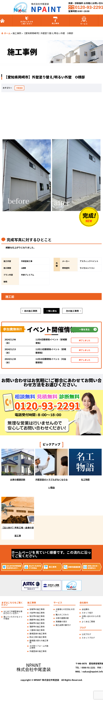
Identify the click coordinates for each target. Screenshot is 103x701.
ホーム (7, 33)
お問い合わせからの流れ (91, 617)
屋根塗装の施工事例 (38, 633)
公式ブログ (86, 634)
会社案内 (85, 609)
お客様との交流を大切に (65, 610)
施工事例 (55, 23)
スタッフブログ (88, 638)
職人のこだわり (62, 614)
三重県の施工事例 (37, 630)
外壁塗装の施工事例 (38, 651)
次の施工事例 (72, 310)
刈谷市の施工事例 (37, 613)
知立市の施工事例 (37, 616)
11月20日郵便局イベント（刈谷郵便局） (51, 360)
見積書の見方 (61, 621)
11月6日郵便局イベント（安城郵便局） (51, 341)
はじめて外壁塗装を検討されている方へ (12, 612)
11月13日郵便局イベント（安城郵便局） (51, 351)
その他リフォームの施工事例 (39, 647)
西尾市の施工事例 (37, 620)
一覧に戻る (51, 310)
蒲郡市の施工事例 (37, 627)
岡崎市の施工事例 (37, 623)
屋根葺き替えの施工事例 (39, 641)
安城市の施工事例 (37, 609)
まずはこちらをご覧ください (26, 22)
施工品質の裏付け (63, 625)
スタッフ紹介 (87, 613)
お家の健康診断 (62, 618)
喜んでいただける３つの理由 (12, 617)
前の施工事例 (30, 310)
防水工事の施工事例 (38, 637)
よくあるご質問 (88, 621)
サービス (84, 24)
